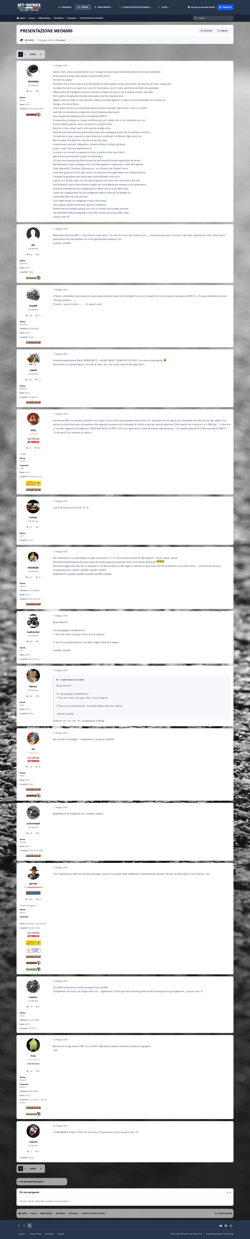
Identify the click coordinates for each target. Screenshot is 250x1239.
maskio (33, 997)
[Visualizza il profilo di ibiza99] (33, 295)
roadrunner (33, 632)
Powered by (220, 1234)
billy (33, 430)
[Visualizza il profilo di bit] (33, 738)
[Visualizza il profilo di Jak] (33, 234)
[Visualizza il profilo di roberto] (33, 1131)
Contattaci (49, 1234)
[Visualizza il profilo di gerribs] (33, 873)
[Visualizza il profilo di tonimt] (33, 506)
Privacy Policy (35, 1234)
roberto (33, 1141)
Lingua (21, 1234)
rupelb (33, 370)
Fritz (33, 1056)
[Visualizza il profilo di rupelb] (33, 359)
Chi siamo (60, 40)
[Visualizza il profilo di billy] (33, 419)
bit (33, 749)
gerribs (33, 883)
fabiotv (33, 686)
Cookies (60, 1234)
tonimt (33, 517)
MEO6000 (29, 40)
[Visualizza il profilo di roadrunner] (33, 621)
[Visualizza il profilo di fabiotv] (33, 676)
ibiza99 (33, 305)
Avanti (33, 54)
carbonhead (33, 823)
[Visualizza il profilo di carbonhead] (33, 813)
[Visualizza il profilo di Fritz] (33, 1045)
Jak (33, 245)
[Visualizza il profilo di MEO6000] (21, 40)
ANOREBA (33, 567)
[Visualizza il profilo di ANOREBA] (33, 557)
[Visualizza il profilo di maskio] (33, 986)
